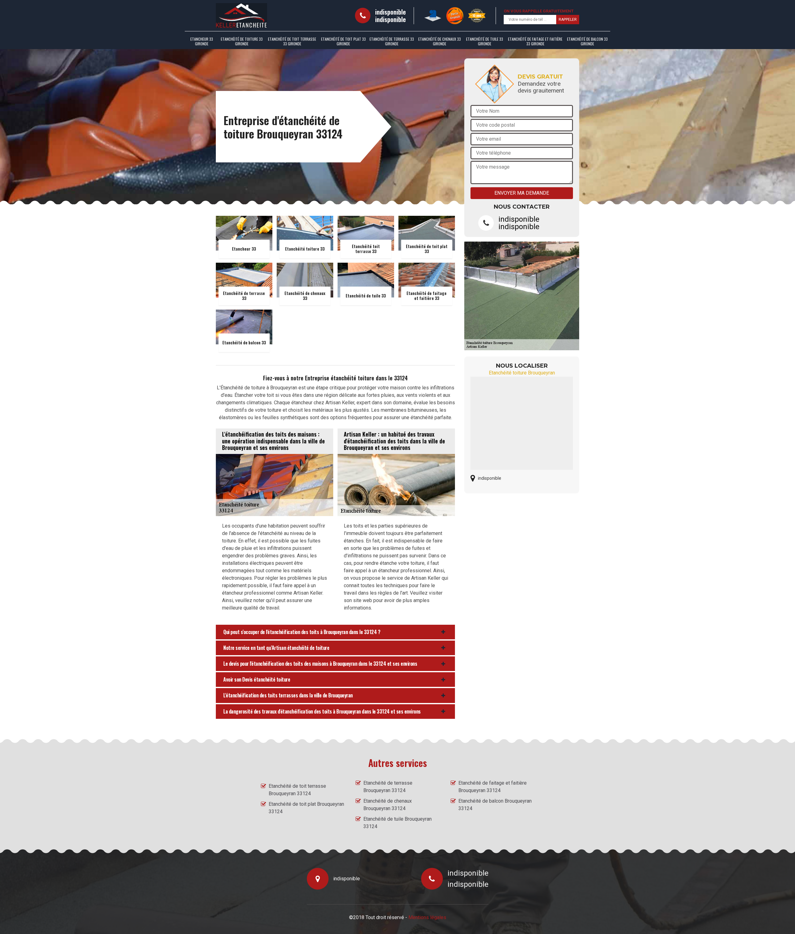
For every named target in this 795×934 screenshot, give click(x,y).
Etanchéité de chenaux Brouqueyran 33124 (387, 804)
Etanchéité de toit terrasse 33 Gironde (292, 41)
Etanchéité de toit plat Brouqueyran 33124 (306, 807)
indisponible (390, 12)
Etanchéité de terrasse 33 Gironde (392, 41)
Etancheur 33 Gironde (201, 41)
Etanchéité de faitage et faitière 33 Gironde (535, 41)
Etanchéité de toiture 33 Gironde (242, 41)
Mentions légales (427, 917)
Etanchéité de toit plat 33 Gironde (343, 41)
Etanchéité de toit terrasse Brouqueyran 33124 (297, 789)
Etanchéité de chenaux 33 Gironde (439, 41)
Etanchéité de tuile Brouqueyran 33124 (397, 822)
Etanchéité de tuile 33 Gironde (484, 41)
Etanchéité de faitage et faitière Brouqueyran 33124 (492, 786)
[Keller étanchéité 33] (241, 15)
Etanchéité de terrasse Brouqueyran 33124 (387, 786)
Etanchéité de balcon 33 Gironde (587, 41)
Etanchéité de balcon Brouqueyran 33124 (495, 804)
